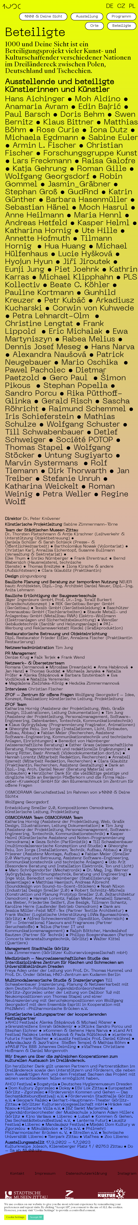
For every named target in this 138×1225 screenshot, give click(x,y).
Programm (121, 16)
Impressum (45, 1173)
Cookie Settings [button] (15, 1217)
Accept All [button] (36, 1217)
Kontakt (17, 1173)
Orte (94, 26)
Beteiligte (121, 26)
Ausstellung (87, 16)
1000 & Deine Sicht (43, 16)
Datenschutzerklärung (86, 1173)
